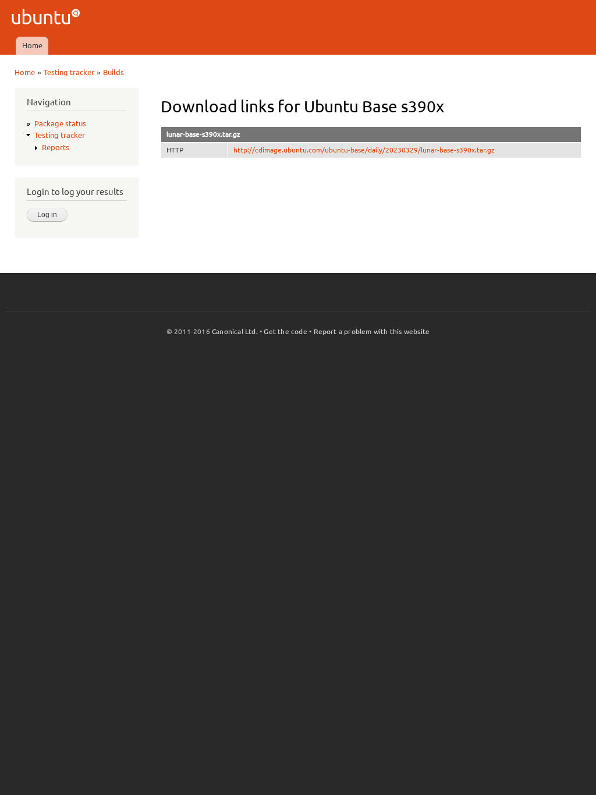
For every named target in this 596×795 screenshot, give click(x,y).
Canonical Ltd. (235, 331)
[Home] (47, 18)
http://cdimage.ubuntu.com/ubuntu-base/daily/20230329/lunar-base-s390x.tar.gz (364, 150)
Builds (113, 72)
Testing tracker (69, 72)
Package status (60, 123)
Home (32, 45)
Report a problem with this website (372, 331)
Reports (55, 147)
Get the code (285, 331)
